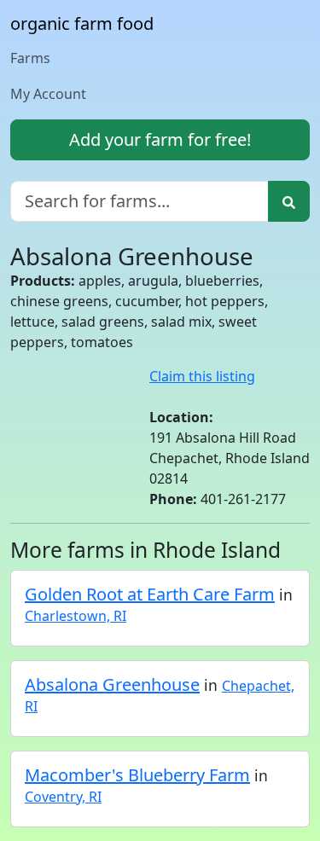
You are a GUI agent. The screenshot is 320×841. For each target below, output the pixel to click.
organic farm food (82, 23)
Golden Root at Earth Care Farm (150, 594)
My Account (48, 93)
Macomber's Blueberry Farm (137, 774)
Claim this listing (202, 376)
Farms (30, 58)
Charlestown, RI (75, 615)
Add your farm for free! (160, 139)
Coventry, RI (63, 796)
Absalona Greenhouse (112, 684)
